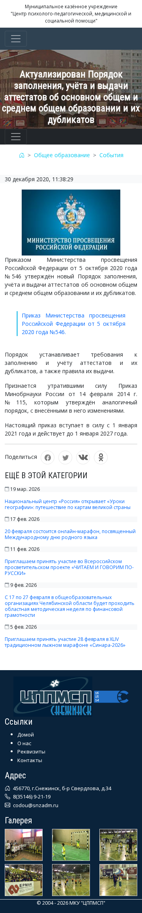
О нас (24, 743)
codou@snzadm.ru (35, 805)
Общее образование (62, 155)
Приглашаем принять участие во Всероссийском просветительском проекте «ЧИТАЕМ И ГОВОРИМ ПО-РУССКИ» (69, 567)
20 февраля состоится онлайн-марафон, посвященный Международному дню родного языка (70, 534)
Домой (25, 734)
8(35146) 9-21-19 (31, 796)
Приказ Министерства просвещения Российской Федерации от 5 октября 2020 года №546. (73, 324)
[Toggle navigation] (16, 39)
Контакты (29, 760)
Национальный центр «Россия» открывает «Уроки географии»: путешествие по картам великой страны (68, 504)
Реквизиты (31, 751)
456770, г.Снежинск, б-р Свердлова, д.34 (61, 788)
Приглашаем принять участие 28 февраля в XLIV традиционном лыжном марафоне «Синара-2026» (65, 642)
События (111, 155)
